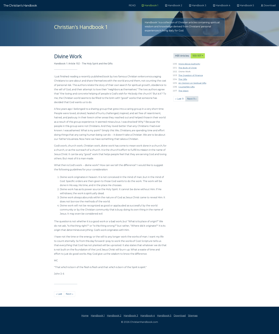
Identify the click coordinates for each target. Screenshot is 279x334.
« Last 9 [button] (179, 98)
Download (269, 5)
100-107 (197, 55)
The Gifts (182, 79)
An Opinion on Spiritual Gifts (192, 83)
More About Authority (189, 64)
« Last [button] (59, 294)
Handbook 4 (147, 315)
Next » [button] (69, 294)
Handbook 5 (164, 315)
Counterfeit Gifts (186, 87)
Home (84, 315)
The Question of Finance (190, 75)
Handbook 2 (114, 315)
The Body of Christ (187, 68)
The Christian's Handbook (20, 5)
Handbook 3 (131, 315)
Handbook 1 (98, 315)
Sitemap (193, 315)
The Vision (183, 91)
